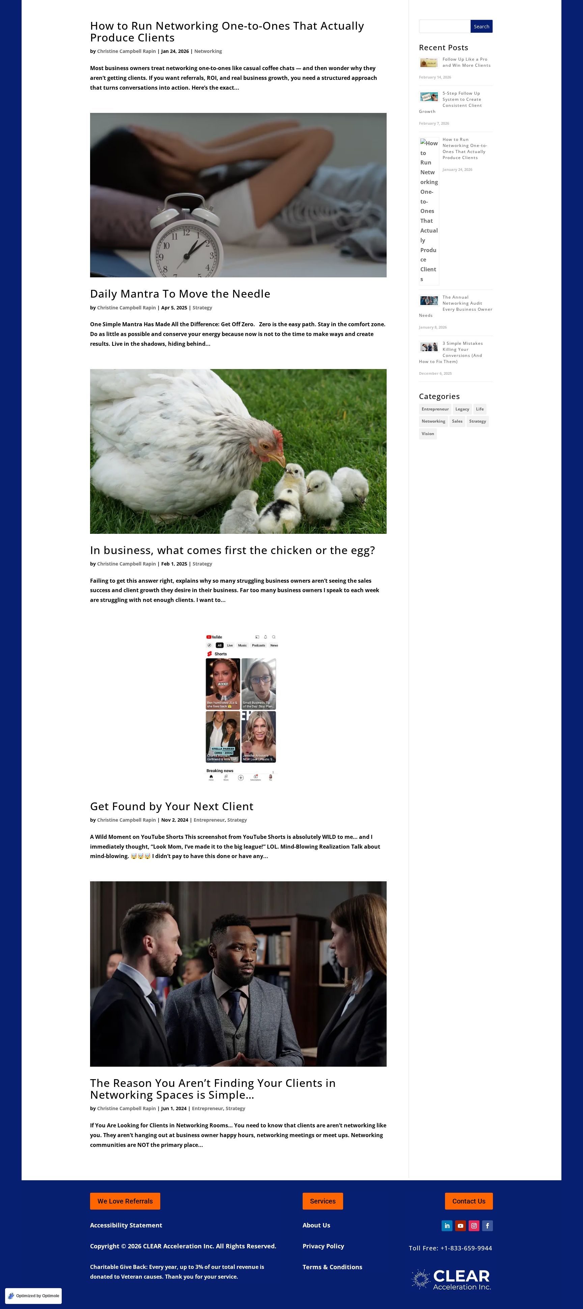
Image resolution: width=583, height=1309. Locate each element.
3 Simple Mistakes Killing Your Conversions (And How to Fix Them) (451, 352)
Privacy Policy (323, 1246)
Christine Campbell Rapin (126, 51)
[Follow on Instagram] (474, 1225)
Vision (428, 433)
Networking (208, 51)
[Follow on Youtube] (460, 1225)
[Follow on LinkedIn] (447, 1225)
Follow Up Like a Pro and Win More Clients (467, 62)
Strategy (202, 307)
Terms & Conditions (332, 1267)
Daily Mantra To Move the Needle (180, 293)
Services (323, 1201)
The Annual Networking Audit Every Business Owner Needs (456, 306)
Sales (457, 421)
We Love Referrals (125, 1201)
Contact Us (468, 1201)
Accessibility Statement (126, 1225)
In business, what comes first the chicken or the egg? (232, 550)
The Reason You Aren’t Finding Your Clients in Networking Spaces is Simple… (213, 1088)
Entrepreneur (209, 820)
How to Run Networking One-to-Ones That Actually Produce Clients (227, 31)
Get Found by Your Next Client (172, 806)
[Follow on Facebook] (487, 1225)
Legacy (462, 409)
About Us (316, 1225)
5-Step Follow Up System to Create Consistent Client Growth (450, 102)
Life (480, 409)
